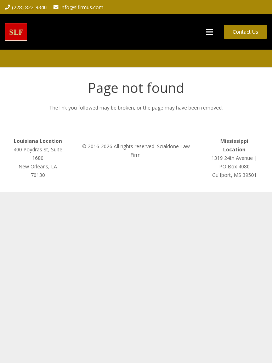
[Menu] (209, 32)
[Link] (16, 32)
